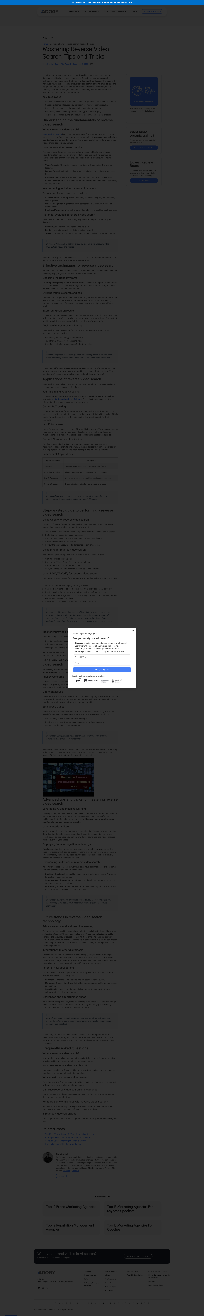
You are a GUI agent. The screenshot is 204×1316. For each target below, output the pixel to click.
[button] (133, 631)
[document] (102, 658)
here (130, 2)
